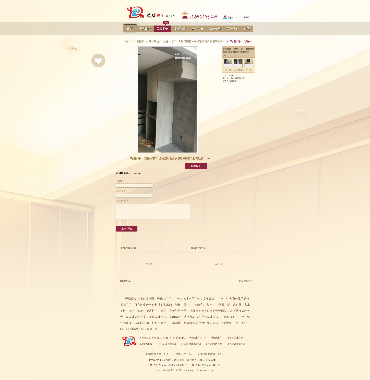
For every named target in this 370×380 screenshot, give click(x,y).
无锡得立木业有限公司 (177, 360)
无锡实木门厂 (236, 337)
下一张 (248, 70)
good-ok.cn (190, 369)
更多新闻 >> (245, 280)
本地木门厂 (146, 344)
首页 (127, 41)
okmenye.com (206, 369)
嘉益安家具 (161, 337)
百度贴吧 (179, 337)
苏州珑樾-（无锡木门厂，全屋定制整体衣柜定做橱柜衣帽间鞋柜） (187, 41)
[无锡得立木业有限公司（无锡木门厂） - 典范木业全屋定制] (152, 12)
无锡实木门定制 (191, 344)
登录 (247, 17)
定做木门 (217, 337)
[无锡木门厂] (129, 344)
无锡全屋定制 (167, 344)
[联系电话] (199, 17)
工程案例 (139, 41)
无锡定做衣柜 (214, 344)
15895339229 (149, 329)
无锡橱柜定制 (236, 344)
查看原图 (241, 78)
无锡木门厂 (214, 360)
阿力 (178, 369)
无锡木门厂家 (198, 337)
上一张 (228, 70)
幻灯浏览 (239, 70)
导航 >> (232, 17)
